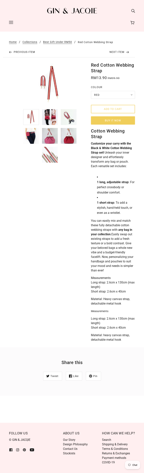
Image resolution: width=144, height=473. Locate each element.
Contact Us (70, 449)
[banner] (72, 10)
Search (106, 440)
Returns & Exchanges (116, 453)
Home (13, 42)
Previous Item (24, 51)
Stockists (69, 453)
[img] (133, 11)
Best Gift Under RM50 (57, 42)
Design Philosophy (75, 444)
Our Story (69, 440)
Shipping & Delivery (115, 444)
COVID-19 (108, 462)
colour (96, 87)
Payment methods (114, 458)
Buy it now (113, 120)
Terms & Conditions (115, 449)
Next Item (117, 51)
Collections (29, 42)
